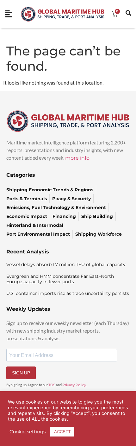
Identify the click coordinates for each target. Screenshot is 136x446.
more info (77, 158)
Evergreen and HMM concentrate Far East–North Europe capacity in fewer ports (60, 278)
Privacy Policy (74, 385)
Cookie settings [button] (27, 432)
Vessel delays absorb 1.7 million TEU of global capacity (66, 264)
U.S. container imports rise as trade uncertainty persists (67, 293)
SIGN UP (21, 372)
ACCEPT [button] (62, 431)
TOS (51, 385)
